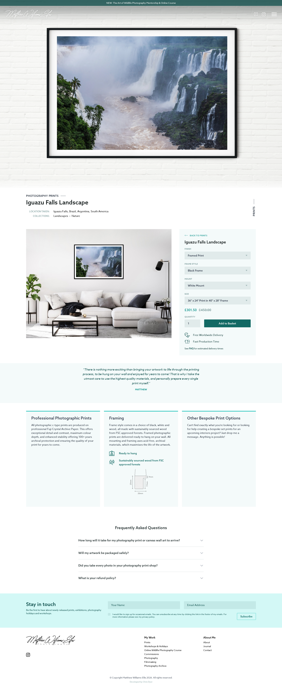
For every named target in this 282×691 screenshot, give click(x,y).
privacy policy (148, 616)
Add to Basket (227, 323)
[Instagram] (264, 14)
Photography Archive (155, 665)
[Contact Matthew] (256, 14)
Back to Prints (198, 235)
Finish (188, 249)
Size (187, 294)
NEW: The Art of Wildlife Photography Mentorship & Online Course (141, 2)
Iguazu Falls (61, 211)
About (206, 642)
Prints (254, 211)
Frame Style (191, 264)
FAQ (191, 348)
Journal (207, 646)
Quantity (190, 317)
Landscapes (61, 216)
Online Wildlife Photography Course (162, 650)
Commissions (151, 654)
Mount (188, 279)
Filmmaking (150, 661)
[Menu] (274, 14)
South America (100, 211)
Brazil (72, 211)
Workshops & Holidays (156, 646)
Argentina (83, 211)
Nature (76, 216)
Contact (207, 650)
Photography (151, 658)
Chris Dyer (147, 681)
